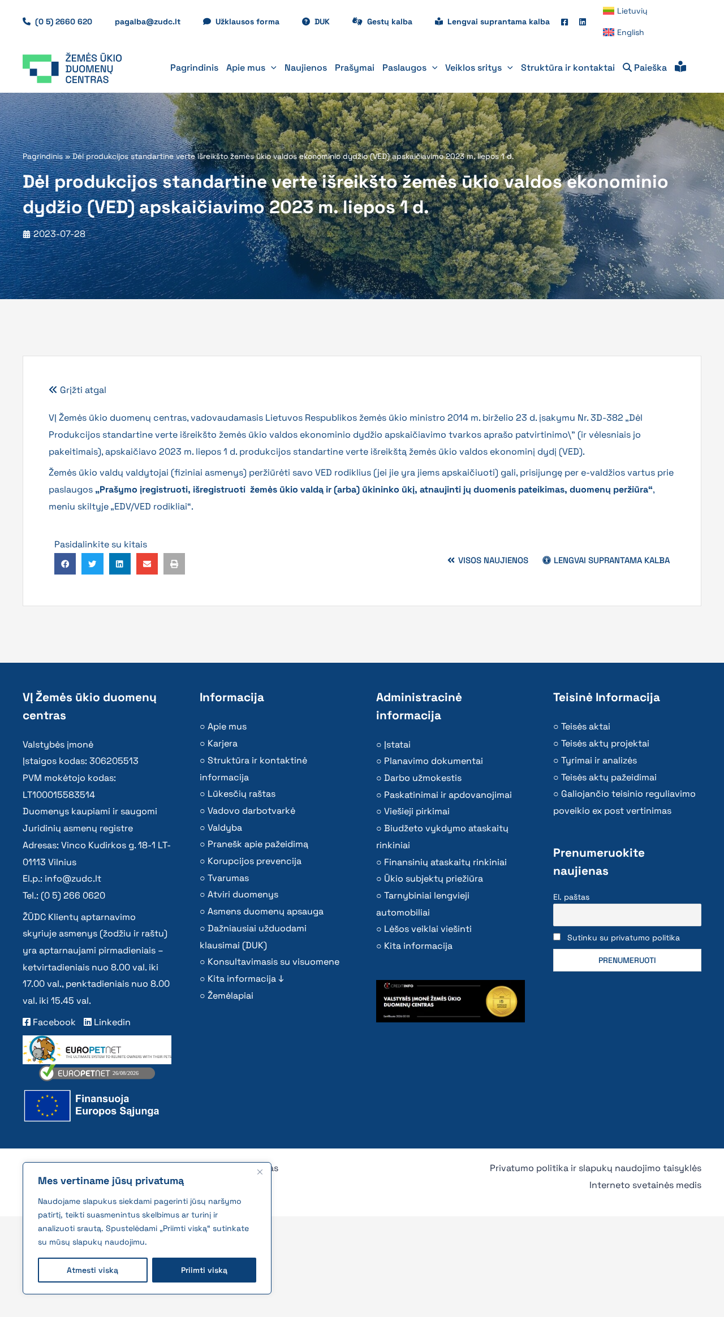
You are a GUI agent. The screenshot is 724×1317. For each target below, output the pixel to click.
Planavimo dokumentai (433, 761)
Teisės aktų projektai (605, 743)
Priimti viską (204, 1270)
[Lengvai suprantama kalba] (680, 68)
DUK (327, 21)
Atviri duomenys (243, 894)
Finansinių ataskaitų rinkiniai (445, 862)
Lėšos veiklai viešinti (428, 929)
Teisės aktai (585, 726)
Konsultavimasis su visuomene (273, 962)
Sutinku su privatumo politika (623, 937)
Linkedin (111, 1022)
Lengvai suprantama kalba (498, 21)
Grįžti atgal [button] (82, 390)
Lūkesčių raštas (241, 794)
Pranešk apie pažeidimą (258, 844)
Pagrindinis (43, 156)
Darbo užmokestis (423, 778)
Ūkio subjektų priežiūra (433, 878)
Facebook (53, 1022)
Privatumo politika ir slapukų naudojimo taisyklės (595, 1168)
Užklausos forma (253, 21)
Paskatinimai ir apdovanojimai (448, 795)
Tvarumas (228, 878)
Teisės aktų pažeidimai (609, 777)
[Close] (259, 1171)
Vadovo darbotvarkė (251, 811)
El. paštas (571, 897)
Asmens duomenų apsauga (266, 911)
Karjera (223, 743)
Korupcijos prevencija (254, 861)
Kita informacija (418, 946)
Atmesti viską (92, 1270)
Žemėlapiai (230, 995)
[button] (271, 68)
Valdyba (225, 828)
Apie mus (227, 726)
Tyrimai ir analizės (599, 760)
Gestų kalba (395, 21)
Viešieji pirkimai (417, 811)
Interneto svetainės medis (645, 1185)
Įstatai (397, 744)
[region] (147, 1228)
